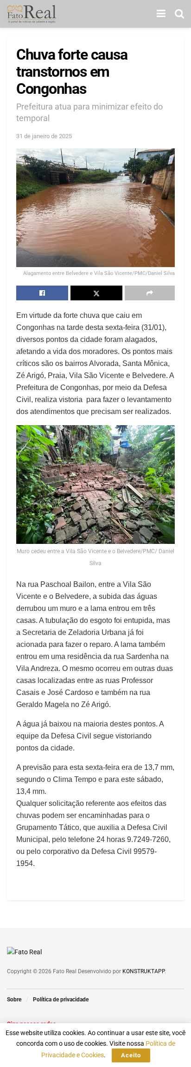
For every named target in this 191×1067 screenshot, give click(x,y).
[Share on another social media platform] (150, 293)
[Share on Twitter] (96, 293)
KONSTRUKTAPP (143, 971)
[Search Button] (179, 14)
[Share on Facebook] (42, 293)
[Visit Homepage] (32, 14)
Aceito (131, 1055)
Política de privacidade (61, 999)
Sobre (14, 999)
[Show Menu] (161, 14)
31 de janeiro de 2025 (44, 136)
